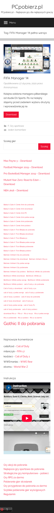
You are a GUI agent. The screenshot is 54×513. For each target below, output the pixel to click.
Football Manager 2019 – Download (23, 167)
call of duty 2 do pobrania (34, 284)
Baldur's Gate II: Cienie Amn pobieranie (18, 221)
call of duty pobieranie (12, 309)
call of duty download (12, 301)
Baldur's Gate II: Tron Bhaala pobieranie (18, 246)
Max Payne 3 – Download (18, 160)
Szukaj (44, 146)
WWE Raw (26, 361)
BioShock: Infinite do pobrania (38, 272)
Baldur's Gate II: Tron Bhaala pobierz (17, 251)
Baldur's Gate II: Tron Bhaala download (18, 234)
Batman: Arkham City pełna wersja (16, 263)
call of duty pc (27, 301)
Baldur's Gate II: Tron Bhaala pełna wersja (19, 242)
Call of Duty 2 (22, 356)
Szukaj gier (10, 141)
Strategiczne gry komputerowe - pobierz (26, 473)
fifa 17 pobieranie (10, 318)
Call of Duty (22, 346)
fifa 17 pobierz (23, 318)
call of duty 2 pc (30, 288)
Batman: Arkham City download (16, 259)
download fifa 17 (10, 313)
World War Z (21, 366)
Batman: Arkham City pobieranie (16, 267)
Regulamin (9, 494)
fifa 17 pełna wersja (41, 313)
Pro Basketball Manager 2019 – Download (27, 173)
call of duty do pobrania (30, 297)
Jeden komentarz (17, 129)
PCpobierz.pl (27, 6)
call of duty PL (29, 305)
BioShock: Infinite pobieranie (38, 280)
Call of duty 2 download (13, 288)
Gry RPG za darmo (14, 477)
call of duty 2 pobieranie (34, 292)
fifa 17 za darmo (36, 318)
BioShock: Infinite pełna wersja (15, 280)
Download (11, 114)
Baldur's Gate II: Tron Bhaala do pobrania (19, 230)
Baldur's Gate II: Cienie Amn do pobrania (19, 204)
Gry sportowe (17, 126)
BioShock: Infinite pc (33, 276)
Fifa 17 (20, 313)
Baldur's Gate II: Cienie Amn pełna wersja (19, 217)
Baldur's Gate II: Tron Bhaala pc (15, 238)
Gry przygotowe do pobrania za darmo (25, 485)
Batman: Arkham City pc (38, 259)
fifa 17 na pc (28, 313)
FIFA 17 (21, 351)
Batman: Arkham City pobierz (15, 272)
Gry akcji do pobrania (15, 464)
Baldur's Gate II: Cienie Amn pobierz (17, 225)
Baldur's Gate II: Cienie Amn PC (15, 213)
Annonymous (11, 87)
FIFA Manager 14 (16, 78)
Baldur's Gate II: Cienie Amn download (18, 209)
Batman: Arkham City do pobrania (16, 255)
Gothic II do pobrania (24, 323)
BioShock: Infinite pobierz (13, 284)
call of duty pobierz (29, 309)
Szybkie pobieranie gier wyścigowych (24, 490)
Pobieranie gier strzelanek (18, 481)
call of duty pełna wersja (13, 305)
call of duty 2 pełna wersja (14, 292)
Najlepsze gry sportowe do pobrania (24, 469)
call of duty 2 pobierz (12, 297)
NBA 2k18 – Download (16, 190)
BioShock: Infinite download (14, 276)
